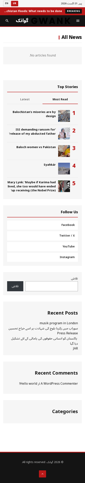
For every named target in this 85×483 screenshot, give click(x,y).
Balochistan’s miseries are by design (34, 114)
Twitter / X (67, 236)
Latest (25, 99)
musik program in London (59, 323)
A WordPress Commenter (59, 383)
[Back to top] (42, 473)
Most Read (60, 99)
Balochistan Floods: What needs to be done (32, 11)
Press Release (67, 333)
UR (14, 3)
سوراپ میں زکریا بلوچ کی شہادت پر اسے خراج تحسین (43, 328)
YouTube (69, 246)
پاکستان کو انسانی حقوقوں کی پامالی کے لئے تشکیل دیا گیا (44, 341)
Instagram (67, 257)
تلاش (74, 278)
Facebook (68, 225)
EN (6, 3)
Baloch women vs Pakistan (36, 147)
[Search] (7, 21)
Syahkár (50, 165)
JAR (75, 348)
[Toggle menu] (78, 21)
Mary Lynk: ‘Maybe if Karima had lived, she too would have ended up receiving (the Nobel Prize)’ (32, 186)
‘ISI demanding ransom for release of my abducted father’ (32, 131)
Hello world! (28, 383)
